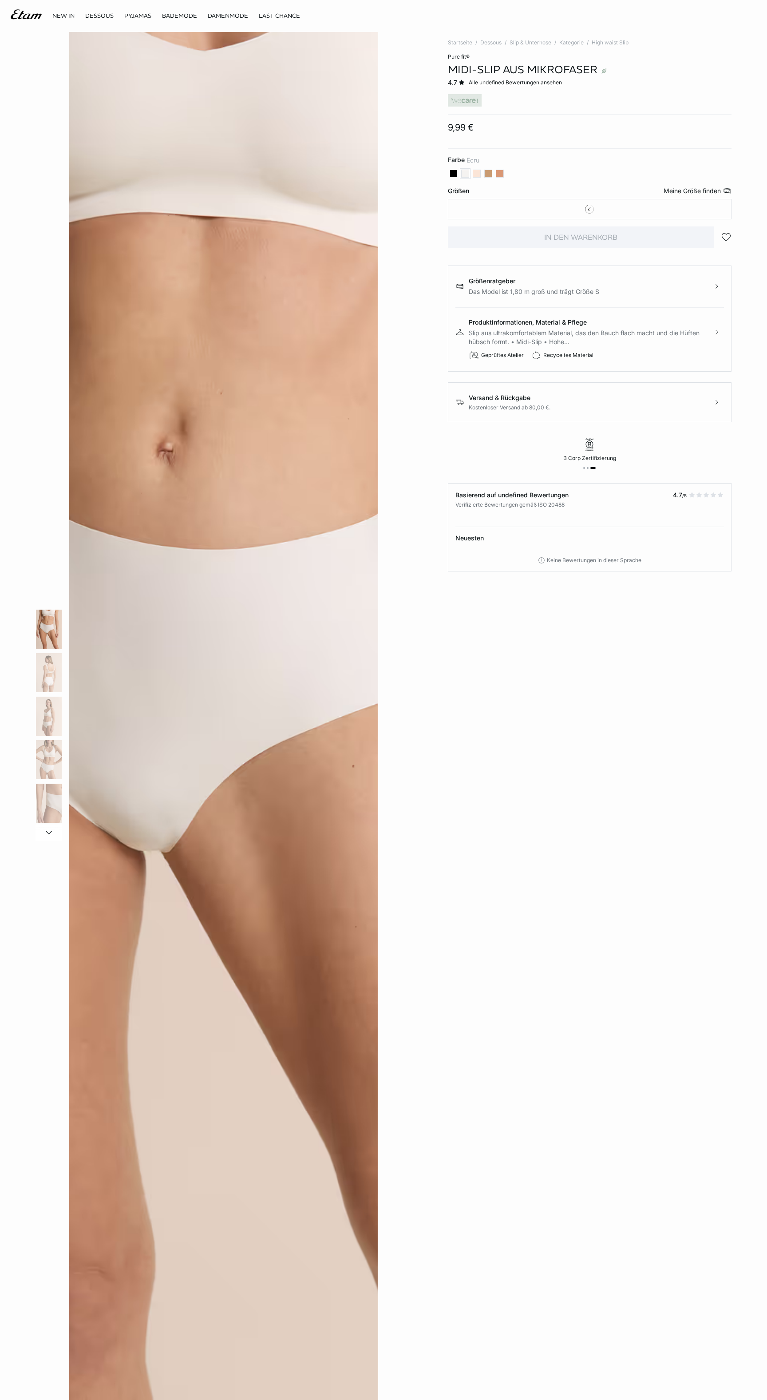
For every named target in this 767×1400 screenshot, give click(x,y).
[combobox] (589, 209)
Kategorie (571, 42)
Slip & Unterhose (530, 42)
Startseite (460, 42)
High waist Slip (610, 42)
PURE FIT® (459, 56)
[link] (63, 16)
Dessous (491, 42)
